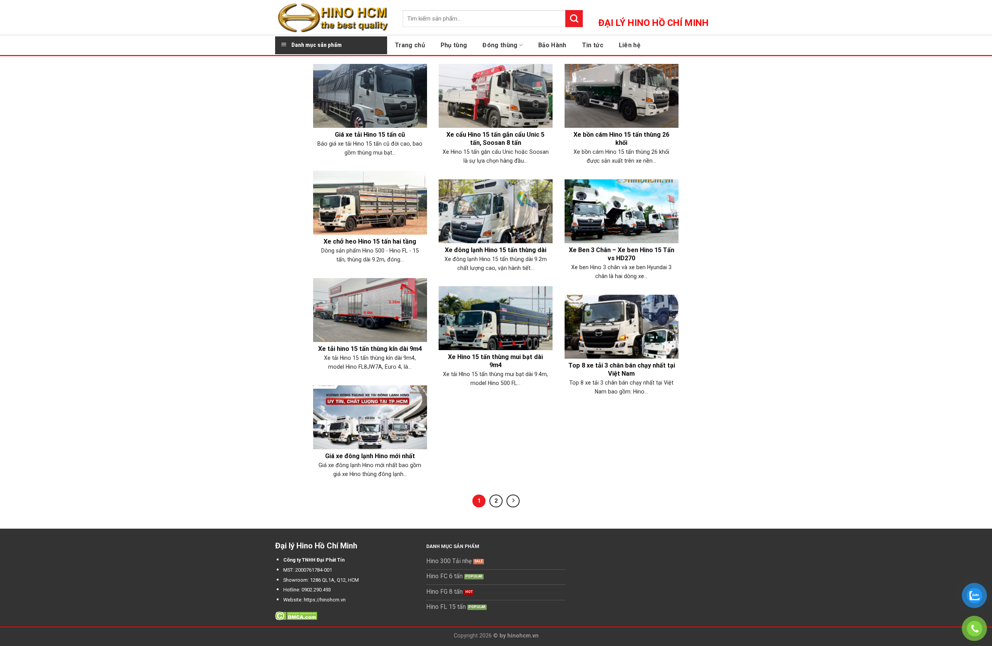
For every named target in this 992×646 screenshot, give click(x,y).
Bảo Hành (552, 45)
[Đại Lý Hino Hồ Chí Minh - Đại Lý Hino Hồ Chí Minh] (333, 17)
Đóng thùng (499, 45)
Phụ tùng (454, 45)
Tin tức (592, 45)
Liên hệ (630, 45)
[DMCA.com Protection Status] (296, 615)
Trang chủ (410, 45)
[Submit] (574, 18)
